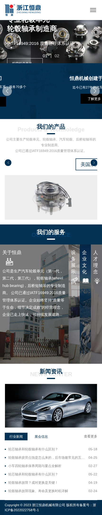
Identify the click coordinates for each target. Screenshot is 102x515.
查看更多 (90, 436)
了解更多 (55, 99)
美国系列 (54, 164)
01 (45, 55)
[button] (7, 91)
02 (57, 55)
